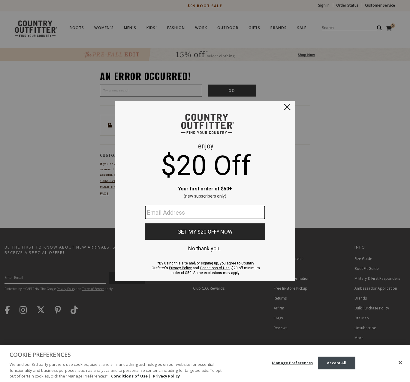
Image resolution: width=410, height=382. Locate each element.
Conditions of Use (129, 375)
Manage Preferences (292, 363)
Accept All (336, 363)
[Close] (400, 362)
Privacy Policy (166, 375)
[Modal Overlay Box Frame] (205, 191)
